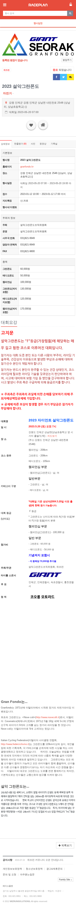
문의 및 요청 (9, 874)
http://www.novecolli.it (47, 717)
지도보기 (52, 436)
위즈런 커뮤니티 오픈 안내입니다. (45, 860)
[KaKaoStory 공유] (70, 77)
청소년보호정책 (34, 868)
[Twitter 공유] (63, 77)
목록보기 (66, 845)
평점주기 (67, 60)
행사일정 (38, 23)
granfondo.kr (27, 166)
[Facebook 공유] (56, 77)
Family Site (65, 879)
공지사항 (7, 860)
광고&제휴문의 (54, 868)
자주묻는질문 (27, 874)
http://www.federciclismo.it (15, 744)
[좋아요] (31, 125)
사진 (33, 143)
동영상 (43, 143)
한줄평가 (20, 143)
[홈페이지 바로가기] (43, 124)
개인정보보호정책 (12, 868)
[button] (7, 44)
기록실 (54, 143)
